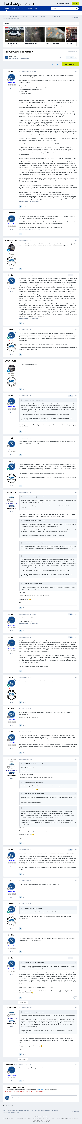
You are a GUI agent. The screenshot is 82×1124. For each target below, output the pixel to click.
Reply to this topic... (18, 1097)
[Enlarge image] (30, 599)
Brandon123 (30, 45)
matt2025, (8, 45)
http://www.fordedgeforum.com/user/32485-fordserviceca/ (44, 1040)
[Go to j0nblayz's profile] (6, 57)
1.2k (12, 748)
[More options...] (75, 72)
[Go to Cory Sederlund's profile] (11, 1070)
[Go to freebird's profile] (11, 714)
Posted (25, 71)
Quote (24, 206)
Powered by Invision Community (41, 1121)
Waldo (11, 732)
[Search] (77, 8)
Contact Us (38, 1116)
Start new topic (55, 64)
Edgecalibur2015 (72, 45)
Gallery (30, 8)
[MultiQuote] (20, 206)
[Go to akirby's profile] (11, 335)
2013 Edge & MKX (25, 58)
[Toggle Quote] (21, 400)
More (36, 8)
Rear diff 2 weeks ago (31, 43)
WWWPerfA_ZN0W (11, 241)
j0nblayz (13, 56)
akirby (11, 329)
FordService (11, 492)
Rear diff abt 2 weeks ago (52, 43)
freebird (11, 709)
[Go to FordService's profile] (11, 498)
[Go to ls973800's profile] (11, 218)
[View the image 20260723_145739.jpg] (14, 34)
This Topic (70, 8)
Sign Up (75, 3)
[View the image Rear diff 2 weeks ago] (35, 34)
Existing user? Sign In (63, 3)
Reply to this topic (70, 64)
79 (12, 725)
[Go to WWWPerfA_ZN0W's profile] (11, 247)
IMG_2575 (69, 43)
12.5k (12, 354)
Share (62, 57)
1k (12, 229)
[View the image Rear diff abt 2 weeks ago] (55, 34)
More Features (15, 8)
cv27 (11, 438)
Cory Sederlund (11, 1064)
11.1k (12, 268)
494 (12, 511)
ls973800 (11, 213)
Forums (7, 8)
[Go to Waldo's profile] (11, 737)
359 (12, 454)
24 (12, 88)
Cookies (44, 1116)
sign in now (40, 1089)
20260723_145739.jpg (11, 43)
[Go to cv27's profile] (11, 443)
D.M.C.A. (24, 8)
